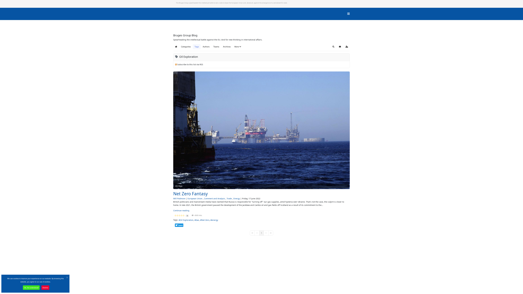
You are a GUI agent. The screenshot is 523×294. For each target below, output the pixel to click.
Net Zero (205, 220)
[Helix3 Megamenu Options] (348, 14)
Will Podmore (179, 198)
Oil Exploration (186, 220)
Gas (197, 220)
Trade (229, 198)
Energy (236, 198)
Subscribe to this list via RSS (190, 64)
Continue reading (181, 210)
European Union (195, 198)
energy (215, 220)
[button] (238, 46)
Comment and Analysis (214, 198)
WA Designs (269, 259)
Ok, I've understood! (31, 287)
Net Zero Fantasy (190, 194)
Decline (45, 287)
